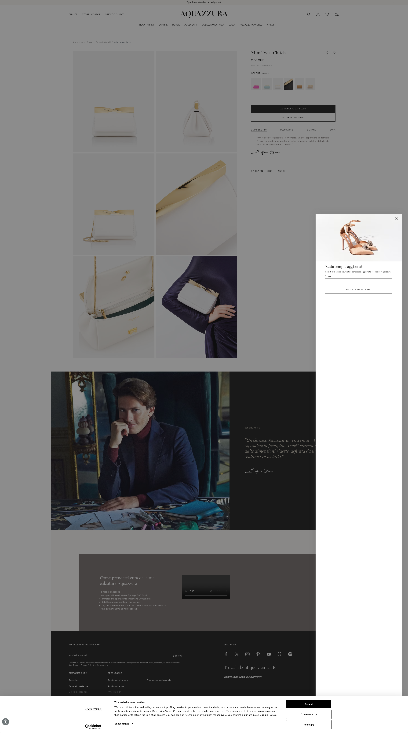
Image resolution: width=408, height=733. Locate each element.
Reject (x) (308, 724)
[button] (396, 218)
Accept (309, 704)
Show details (121, 723)
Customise (307, 714)
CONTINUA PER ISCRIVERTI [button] (358, 289)
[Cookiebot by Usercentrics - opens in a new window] (93, 726)
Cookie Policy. (268, 715)
